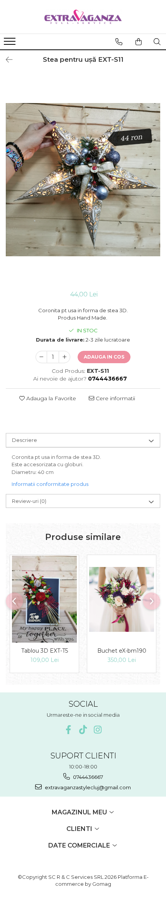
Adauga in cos (104, 357)
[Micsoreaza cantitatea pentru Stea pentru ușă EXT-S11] (41, 357)
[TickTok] (83, 729)
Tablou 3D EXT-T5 (44, 650)
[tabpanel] (83, 179)
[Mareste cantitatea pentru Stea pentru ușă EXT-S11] (64, 357)
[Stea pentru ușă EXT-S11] (83, 179)
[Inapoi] (6, 59)
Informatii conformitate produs (50, 484)
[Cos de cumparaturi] (138, 41)
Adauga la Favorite (50, 398)
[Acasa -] (83, 17)
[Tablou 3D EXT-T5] (44, 599)
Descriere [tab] (24, 440)
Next (154, 188)
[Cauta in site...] (157, 41)
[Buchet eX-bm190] (121, 599)
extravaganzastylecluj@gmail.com (87, 787)
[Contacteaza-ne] (119, 41)
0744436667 (87, 777)
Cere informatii (114, 398)
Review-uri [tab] (29, 501)
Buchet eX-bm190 (121, 650)
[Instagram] (98, 729)
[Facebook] (68, 729)
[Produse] (10, 43)
